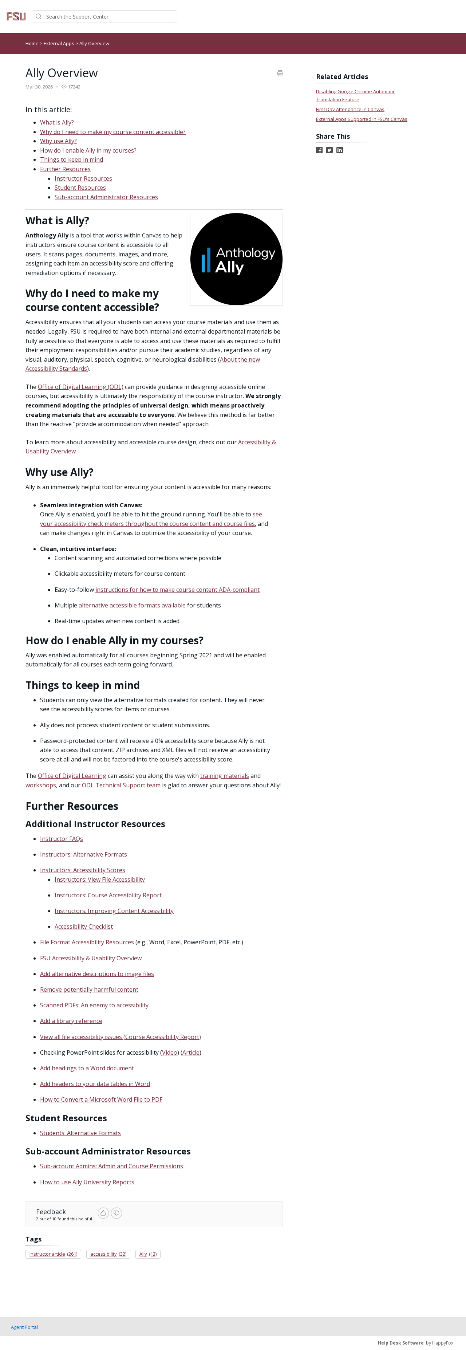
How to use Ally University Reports (87, 1182)
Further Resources (65, 169)
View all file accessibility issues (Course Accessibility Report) (120, 1037)
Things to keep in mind (71, 160)
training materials (224, 776)
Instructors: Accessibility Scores (82, 870)
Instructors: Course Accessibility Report (108, 895)
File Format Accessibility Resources (87, 942)
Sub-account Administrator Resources (106, 197)
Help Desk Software (401, 1343)
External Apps (59, 43)
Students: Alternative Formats (80, 1133)
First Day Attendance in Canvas (350, 109)
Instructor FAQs (61, 839)
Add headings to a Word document (87, 1068)
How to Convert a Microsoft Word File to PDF (101, 1099)
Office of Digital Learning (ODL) (80, 387)
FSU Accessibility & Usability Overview (91, 958)
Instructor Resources (83, 178)
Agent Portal (24, 1327)
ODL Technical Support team (121, 785)
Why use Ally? (58, 141)
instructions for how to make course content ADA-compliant (177, 590)
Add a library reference (71, 1021)
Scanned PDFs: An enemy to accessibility (94, 1005)
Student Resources (80, 188)
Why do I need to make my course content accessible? (113, 132)
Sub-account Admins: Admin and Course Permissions (111, 1166)
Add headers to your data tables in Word (95, 1084)
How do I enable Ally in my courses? (88, 150)
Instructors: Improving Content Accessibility (114, 911)
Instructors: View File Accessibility (100, 879)
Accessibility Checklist (84, 926)
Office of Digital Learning (72, 776)
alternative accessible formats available (132, 605)
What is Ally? (57, 122)
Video (169, 1052)
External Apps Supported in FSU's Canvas (361, 119)
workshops (40, 785)
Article (191, 1052)
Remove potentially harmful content (89, 989)
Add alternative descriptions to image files (97, 974)
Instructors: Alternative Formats (83, 854)
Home (32, 43)
